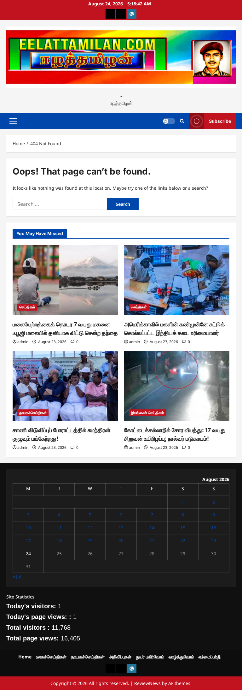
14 (151, 528)
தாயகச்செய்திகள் (33, 412)
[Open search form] (182, 121)
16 (213, 528)
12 (90, 528)
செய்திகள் (27, 307)
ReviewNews (147, 683)
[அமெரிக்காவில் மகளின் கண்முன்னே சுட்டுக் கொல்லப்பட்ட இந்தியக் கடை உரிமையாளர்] (176, 280)
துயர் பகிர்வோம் (150, 657)
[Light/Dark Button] (169, 121)
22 (182, 541)
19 (90, 541)
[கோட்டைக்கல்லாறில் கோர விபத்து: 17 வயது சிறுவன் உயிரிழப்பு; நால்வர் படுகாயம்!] (176, 386)
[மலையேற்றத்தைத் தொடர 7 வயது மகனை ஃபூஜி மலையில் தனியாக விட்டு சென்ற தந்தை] (65, 280)
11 (59, 528)
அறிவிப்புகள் (120, 657)
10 (28, 528)
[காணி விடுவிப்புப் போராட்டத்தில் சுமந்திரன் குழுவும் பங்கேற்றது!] (65, 386)
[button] (13, 121)
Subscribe (220, 120)
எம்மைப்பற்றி (210, 657)
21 (151, 541)
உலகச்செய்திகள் (51, 657)
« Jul (17, 577)
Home (25, 657)
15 (182, 528)
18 (59, 541)
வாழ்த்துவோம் (181, 657)
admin (22, 341)
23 (213, 541)
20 (121, 541)
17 (28, 541)
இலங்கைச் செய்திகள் (147, 412)
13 (121, 528)
